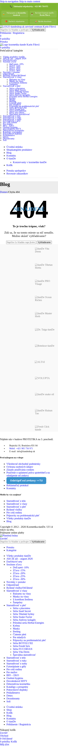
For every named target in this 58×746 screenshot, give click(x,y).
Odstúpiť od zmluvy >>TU (26, 480)
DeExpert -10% (16, 64)
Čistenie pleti (15, 103)
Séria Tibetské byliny (19, 91)
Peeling (12, 101)
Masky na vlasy (16, 81)
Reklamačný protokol (17, 485)
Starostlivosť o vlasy (16, 503)
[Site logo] (28, 26)
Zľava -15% (14, 66)
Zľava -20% (14, 67)
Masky (12, 100)
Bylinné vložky (14, 509)
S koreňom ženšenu (18, 83)
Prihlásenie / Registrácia (18, 724)
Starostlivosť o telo (16, 501)
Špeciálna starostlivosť (19, 114)
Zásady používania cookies (20, 469)
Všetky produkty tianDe (18, 518)
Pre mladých (15, 104)
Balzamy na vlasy (17, 79)
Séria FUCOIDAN (17, 111)
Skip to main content (29, 1)
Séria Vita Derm (16, 112)
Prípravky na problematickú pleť (24, 106)
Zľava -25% (14, 69)
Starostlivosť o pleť (16, 506)
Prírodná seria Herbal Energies (23, 96)
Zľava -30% (14, 70)
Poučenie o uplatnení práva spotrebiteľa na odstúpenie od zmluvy (28, 474)
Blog (8, 521)
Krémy (12, 98)
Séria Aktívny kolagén (19, 95)
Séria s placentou (17, 88)
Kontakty (11, 488)
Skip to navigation (9, 1)
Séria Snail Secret (17, 90)
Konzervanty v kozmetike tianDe (30, 162)
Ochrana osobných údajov (19, 466)
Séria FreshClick (16, 109)
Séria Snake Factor (18, 93)
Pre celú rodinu (14, 512)
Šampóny (13, 84)
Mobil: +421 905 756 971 (21, 448)
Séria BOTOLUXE (18, 108)
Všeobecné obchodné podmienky (23, 463)
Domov (4, 192)
